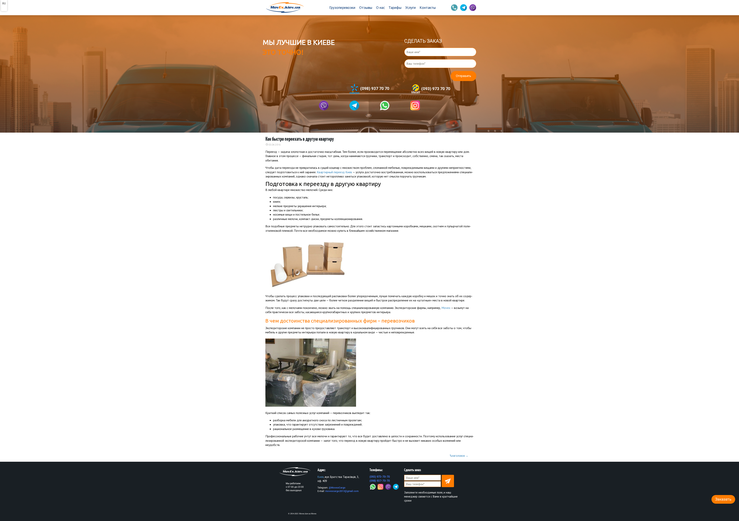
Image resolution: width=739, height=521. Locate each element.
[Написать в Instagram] (415, 105)
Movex (445, 308)
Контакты (428, 7)
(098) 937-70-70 (380, 480)
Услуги (410, 7)
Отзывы (365, 7)
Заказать (723, 499)
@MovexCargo (337, 487)
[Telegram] (396, 486)
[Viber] (388, 486)
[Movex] (284, 7)
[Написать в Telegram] (354, 105)
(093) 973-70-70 (380, 476)
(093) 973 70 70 (435, 88)
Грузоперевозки (342, 7)
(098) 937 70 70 (374, 88)
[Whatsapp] (385, 105)
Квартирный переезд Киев (334, 172)
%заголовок (459, 455)
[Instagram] (380, 486)
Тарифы (395, 7)
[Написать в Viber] (323, 105)
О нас (380, 7)
